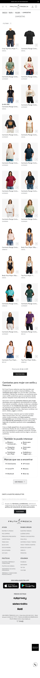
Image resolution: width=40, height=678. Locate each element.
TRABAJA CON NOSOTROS (27, 536)
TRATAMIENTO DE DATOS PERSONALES (8, 569)
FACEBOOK (23, 562)
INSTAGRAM (23, 564)
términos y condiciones (20, 504)
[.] (32, 6)
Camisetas (27, 12)
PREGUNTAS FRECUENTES (9, 536)
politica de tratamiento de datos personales (20, 507)
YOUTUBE (23, 570)
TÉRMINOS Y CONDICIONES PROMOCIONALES (9, 573)
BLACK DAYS (5, 545)
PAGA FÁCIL (23, 539)
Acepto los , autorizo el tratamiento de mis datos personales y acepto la (21, 505)
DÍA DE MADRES (6, 547)
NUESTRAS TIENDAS (25, 531)
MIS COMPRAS (6, 533)
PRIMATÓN (23, 553)
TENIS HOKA (5, 542)
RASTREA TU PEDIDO (7, 531)
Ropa (11, 12)
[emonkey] (20, 598)
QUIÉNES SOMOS (25, 533)
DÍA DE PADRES (6, 550)
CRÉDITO (22, 550)
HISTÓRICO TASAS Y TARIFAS (28, 542)
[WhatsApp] (35, 664)
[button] (10, 45)
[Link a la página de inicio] (5, 12)
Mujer (17, 12)
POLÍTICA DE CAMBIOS (8, 566)
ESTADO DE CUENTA (25, 547)
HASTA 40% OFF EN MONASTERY (19, 1)
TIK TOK (22, 567)
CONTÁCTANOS (6, 539)
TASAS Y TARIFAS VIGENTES (27, 545)
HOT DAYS (4, 553)
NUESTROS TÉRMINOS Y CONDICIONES (8, 562)
